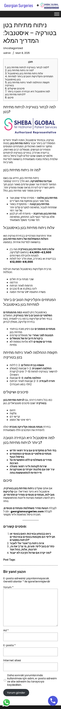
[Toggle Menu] (56, 14)
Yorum (8, 587)
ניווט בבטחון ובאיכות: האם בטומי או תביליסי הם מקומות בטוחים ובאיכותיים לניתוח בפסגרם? (32, 537)
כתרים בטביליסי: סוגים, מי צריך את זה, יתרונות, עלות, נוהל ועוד (32, 548)
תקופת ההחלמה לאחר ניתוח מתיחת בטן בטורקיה (27, 84)
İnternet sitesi (12, 660)
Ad (6, 630)
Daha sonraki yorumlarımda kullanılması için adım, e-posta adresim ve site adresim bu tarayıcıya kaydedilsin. (32, 680)
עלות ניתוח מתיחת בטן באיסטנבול (24, 73)
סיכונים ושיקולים (15, 88)
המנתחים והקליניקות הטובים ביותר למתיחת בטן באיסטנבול (29, 78)
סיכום (9, 97)
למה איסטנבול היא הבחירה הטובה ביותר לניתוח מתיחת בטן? (27, 93)
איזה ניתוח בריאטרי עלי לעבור (27, 543)
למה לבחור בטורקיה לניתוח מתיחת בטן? (27, 67)
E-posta (9, 645)
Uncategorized (13, 48)
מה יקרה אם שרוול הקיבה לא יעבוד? (30, 553)
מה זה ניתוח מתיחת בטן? (19, 70)
